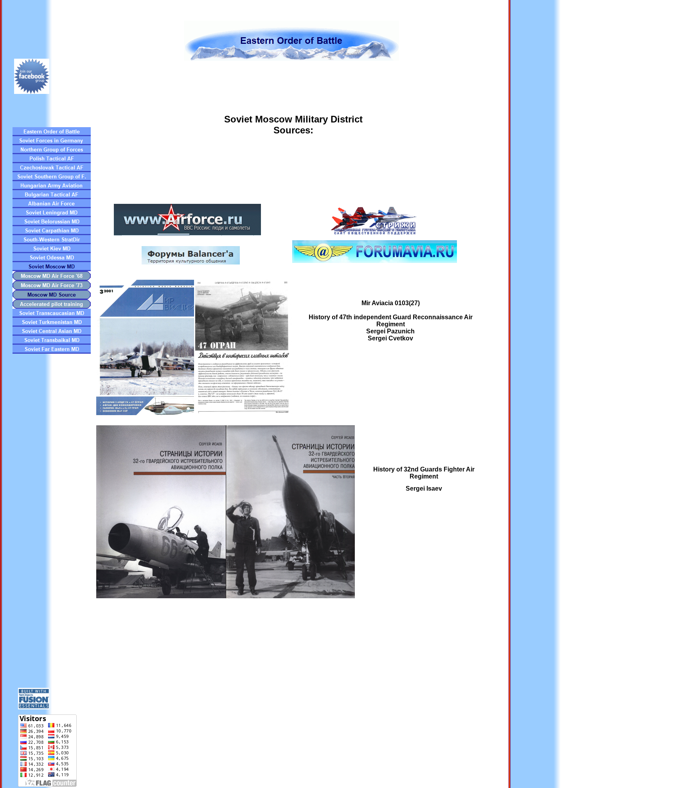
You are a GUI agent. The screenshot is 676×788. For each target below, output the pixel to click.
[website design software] (33, 707)
